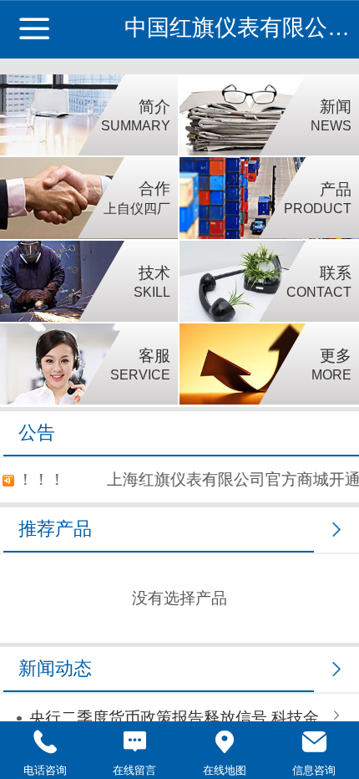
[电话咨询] (45, 742)
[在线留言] (135, 742)
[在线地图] (225, 742)
